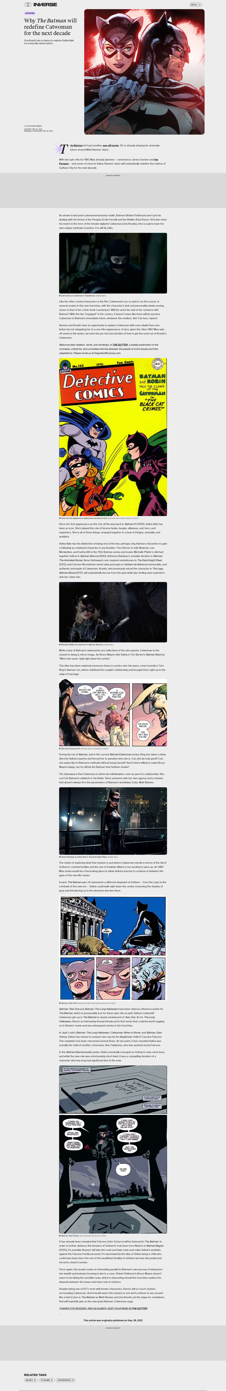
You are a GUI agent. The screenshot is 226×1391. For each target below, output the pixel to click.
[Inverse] (45, 4)
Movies (29, 1380)
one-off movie (111, 145)
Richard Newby (35, 126)
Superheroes (64, 1380)
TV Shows (45, 1380)
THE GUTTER (120, 344)
